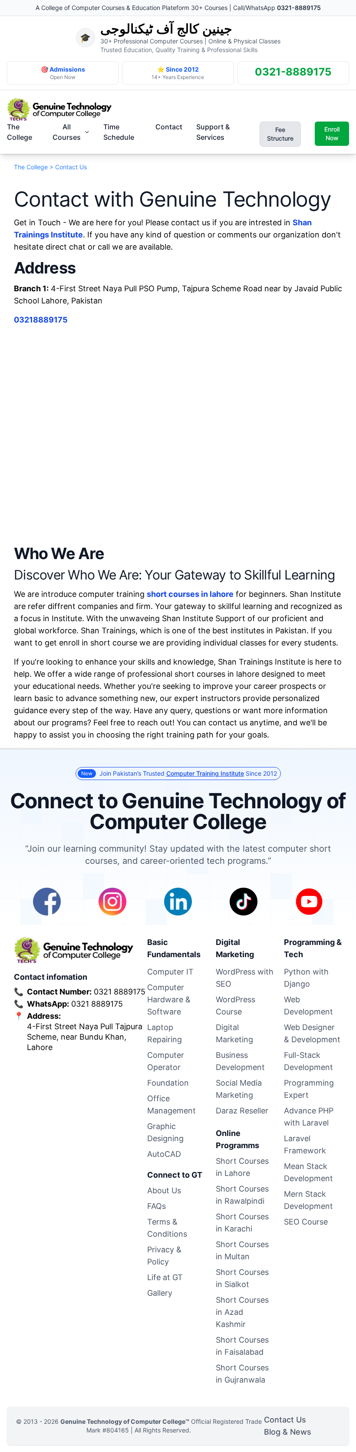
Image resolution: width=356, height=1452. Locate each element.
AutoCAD (164, 1154)
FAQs (156, 1206)
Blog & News (287, 1431)
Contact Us (285, 1419)
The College (19, 132)
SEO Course (306, 1221)
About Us (164, 1190)
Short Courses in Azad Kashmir (242, 1312)
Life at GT (165, 1277)
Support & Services (213, 132)
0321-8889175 (299, 7)
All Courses (67, 132)
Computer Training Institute (205, 773)
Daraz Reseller (242, 1110)
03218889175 (41, 319)
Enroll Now (332, 133)
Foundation (168, 1082)
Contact (168, 126)
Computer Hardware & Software (169, 999)
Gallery (159, 1292)
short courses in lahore (190, 594)
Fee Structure (280, 134)
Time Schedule (118, 132)
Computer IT (170, 971)
